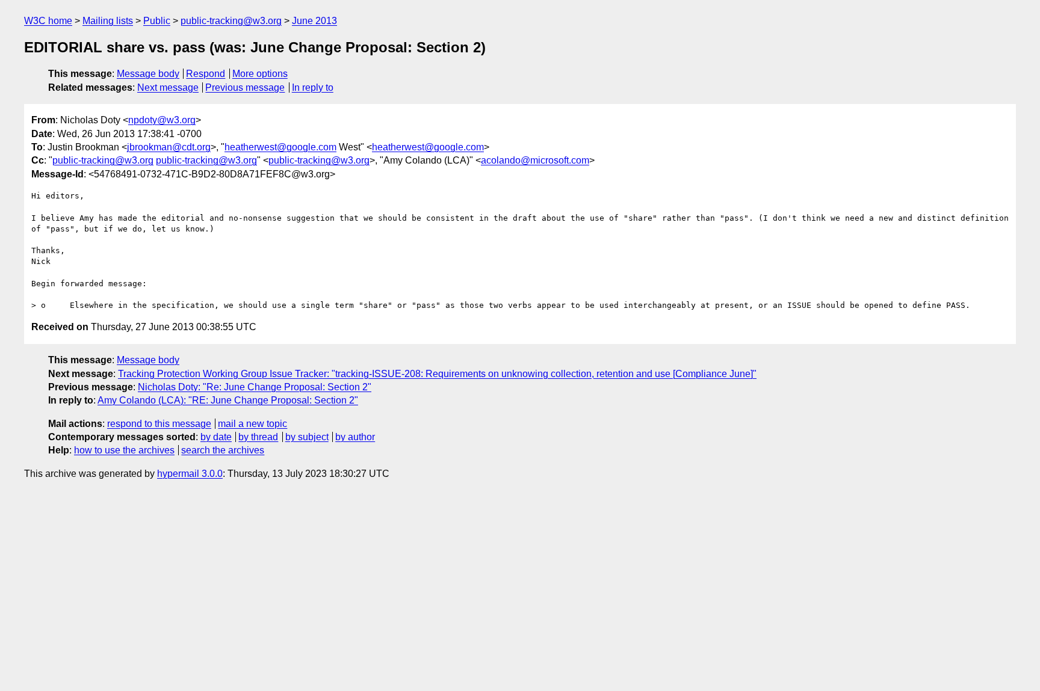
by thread (258, 437)
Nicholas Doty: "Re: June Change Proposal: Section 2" (254, 387)
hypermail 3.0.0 (190, 473)
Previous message (245, 87)
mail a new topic (252, 424)
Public (156, 21)
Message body (148, 74)
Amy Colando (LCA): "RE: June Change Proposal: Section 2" (228, 400)
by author (355, 437)
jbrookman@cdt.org (169, 147)
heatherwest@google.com (280, 147)
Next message (168, 87)
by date (216, 437)
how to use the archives (124, 450)
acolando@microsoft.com (535, 160)
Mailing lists (107, 21)
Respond (205, 74)
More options (260, 74)
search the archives (222, 450)
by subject (307, 437)
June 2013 (314, 21)
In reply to (312, 87)
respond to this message (159, 424)
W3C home (48, 21)
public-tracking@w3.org (231, 21)
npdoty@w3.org (162, 120)
